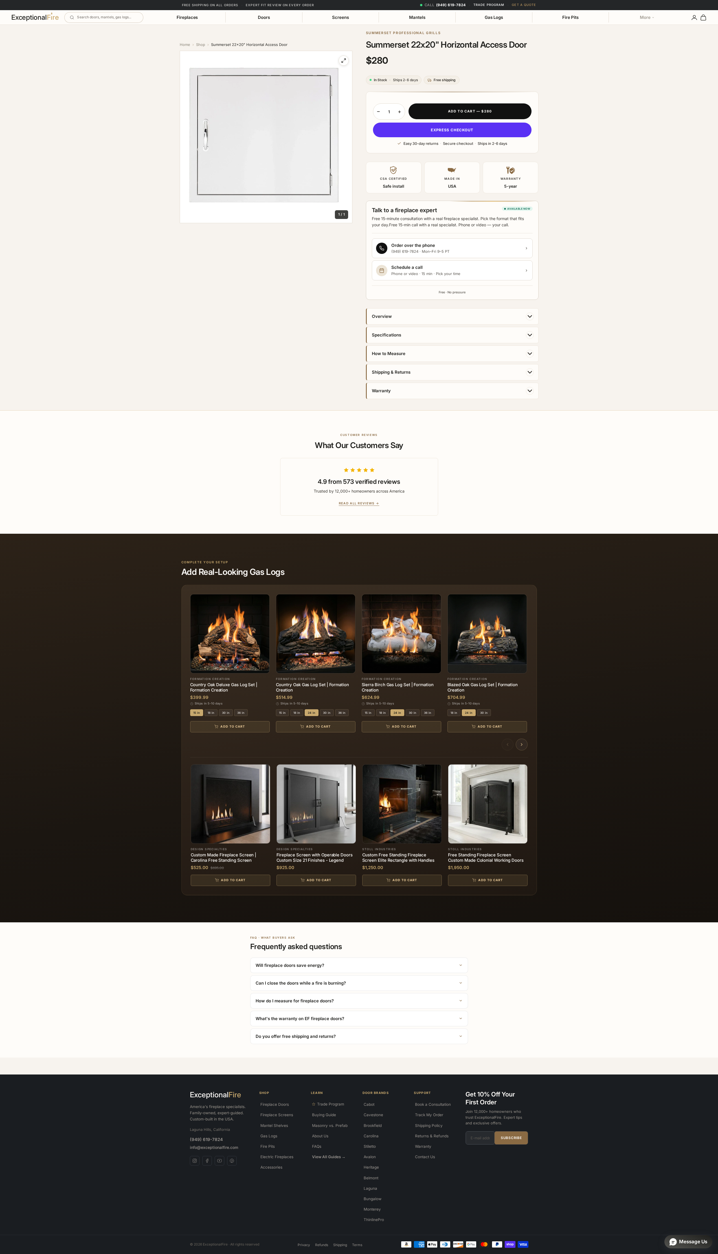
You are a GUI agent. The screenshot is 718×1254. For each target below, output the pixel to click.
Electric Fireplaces (276, 1157)
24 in (311, 712)
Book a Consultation (433, 1104)
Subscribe (511, 1138)
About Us (320, 1136)
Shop (200, 44)
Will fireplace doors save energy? (290, 965)
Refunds (321, 1245)
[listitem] (359, 965)
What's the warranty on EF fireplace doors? (300, 1018)
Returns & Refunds (432, 1136)
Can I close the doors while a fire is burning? (301, 983)
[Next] (522, 744)
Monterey (372, 1209)
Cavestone (373, 1115)
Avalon (370, 1157)
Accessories (271, 1167)
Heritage (371, 1167)
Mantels (417, 17)
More (645, 17)
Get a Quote (524, 5)
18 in (211, 712)
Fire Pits (570, 17)
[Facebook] (207, 1161)
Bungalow (372, 1199)
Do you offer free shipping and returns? (296, 1036)
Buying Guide (324, 1115)
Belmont (371, 1178)
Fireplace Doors (274, 1104)
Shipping (340, 1245)
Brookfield (373, 1125)
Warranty (423, 1146)
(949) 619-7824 (206, 1139)
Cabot (369, 1104)
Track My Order (429, 1115)
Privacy (304, 1245)
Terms (357, 1245)
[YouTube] (219, 1161)
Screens (340, 17)
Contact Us (425, 1157)
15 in (196, 712)
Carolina (371, 1136)
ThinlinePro (374, 1219)
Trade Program (488, 5)
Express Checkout (452, 130)
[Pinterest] (232, 1161)
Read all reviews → (359, 503)
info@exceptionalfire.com (214, 1147)
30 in (226, 712)
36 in (241, 712)
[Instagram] (194, 1161)
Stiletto (370, 1146)
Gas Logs (494, 17)
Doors (264, 17)
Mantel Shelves (274, 1125)
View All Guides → (329, 1157)
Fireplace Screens (276, 1115)
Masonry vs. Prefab (330, 1125)
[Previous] (507, 744)
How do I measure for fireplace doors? (295, 1000)
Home (185, 44)
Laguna (370, 1188)
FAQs (316, 1146)
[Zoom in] (344, 61)
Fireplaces (187, 17)
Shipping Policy (429, 1125)
